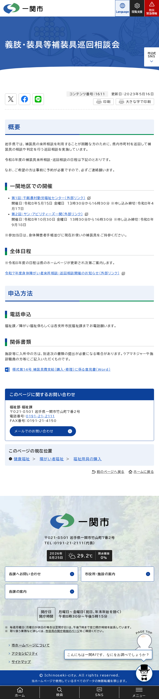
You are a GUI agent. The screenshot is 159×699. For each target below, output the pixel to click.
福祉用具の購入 (87, 459)
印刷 (107, 101)
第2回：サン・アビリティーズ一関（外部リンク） (47, 214)
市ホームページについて (31, 645)
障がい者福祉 (52, 459)
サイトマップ (21, 661)
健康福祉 (22, 459)
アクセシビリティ (25, 653)
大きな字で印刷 (138, 101)
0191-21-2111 (40, 416)
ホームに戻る (144, 471)
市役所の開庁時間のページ (63, 631)
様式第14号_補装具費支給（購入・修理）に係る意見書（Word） (61, 369)
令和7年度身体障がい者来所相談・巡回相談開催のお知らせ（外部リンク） (62, 273)
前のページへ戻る (110, 471)
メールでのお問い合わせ (33, 431)
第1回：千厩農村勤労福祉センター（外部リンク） (48, 198)
